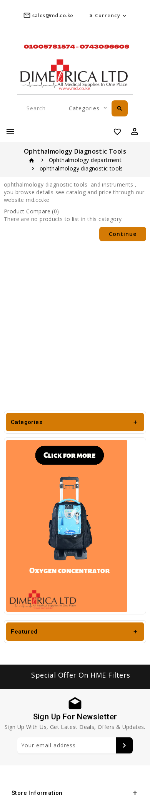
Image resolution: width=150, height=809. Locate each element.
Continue (123, 233)
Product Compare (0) (31, 211)
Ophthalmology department (85, 160)
